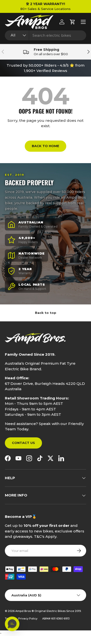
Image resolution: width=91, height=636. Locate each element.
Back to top (45, 313)
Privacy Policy (27, 618)
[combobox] (45, 35)
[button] (72, 22)
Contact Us (23, 443)
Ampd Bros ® (24, 611)
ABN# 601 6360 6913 (55, 618)
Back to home (45, 146)
